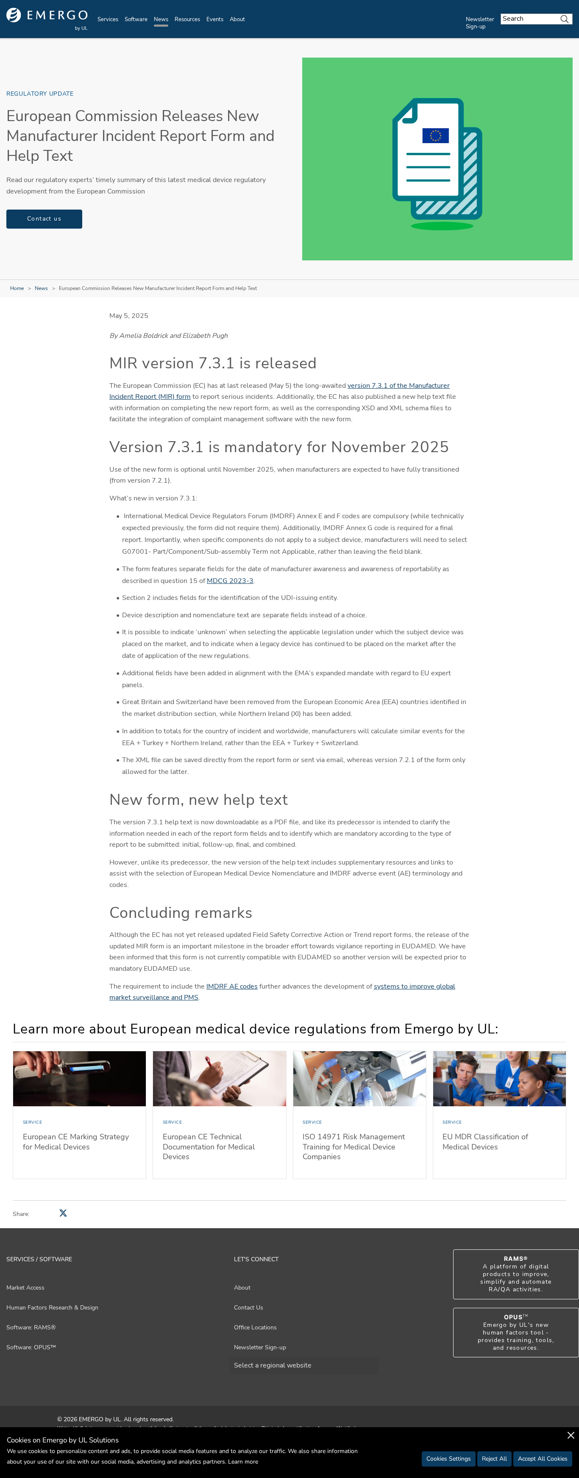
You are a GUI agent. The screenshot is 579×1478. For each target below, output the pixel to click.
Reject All (494, 1459)
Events (214, 19)
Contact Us (248, 1308)
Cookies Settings (448, 1459)
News (161, 19)
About (237, 19)
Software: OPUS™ (31, 1347)
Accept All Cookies (543, 1459)
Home (17, 288)
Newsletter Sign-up (480, 23)
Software (136, 19)
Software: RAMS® (31, 1327)
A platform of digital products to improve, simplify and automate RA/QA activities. (515, 1274)
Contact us (44, 219)
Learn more (243, 1462)
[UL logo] (47, 19)
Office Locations (255, 1327)
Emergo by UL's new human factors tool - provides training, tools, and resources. (516, 1332)
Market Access (25, 1288)
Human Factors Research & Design (52, 1308)
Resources (187, 19)
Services (107, 19)
